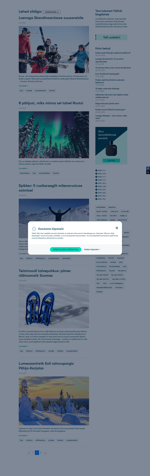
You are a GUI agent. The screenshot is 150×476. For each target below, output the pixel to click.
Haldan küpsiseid (91, 249)
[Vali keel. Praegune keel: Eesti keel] (116, 228)
